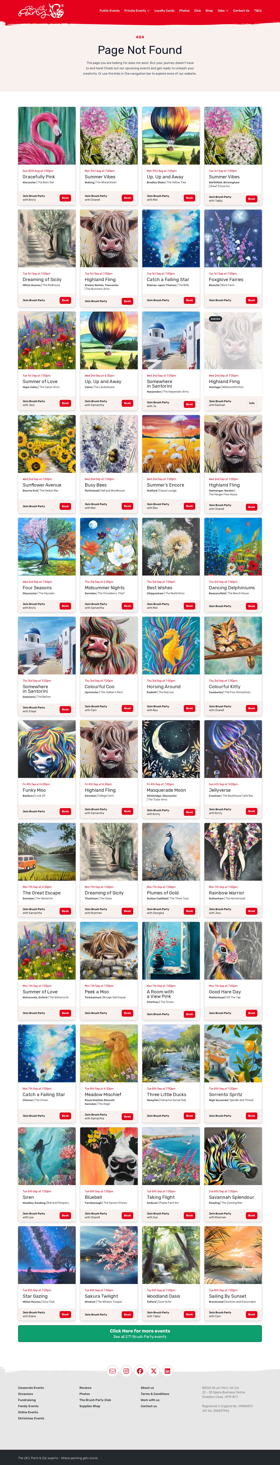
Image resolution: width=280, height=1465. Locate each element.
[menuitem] (110, 10)
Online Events (28, 1412)
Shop (209, 10)
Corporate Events (31, 1388)
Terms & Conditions (155, 1394)
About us (147, 1388)
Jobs (222, 10)
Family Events (28, 1406)
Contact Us (241, 10)
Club (197, 10)
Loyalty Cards (164, 10)
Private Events (135, 10)
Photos (184, 10)
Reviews (85, 1388)
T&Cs (258, 10)
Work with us (150, 1400)
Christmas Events (31, 1418)
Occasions (25, 1394)
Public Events (110, 10)
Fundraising (27, 1400)
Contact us (149, 1406)
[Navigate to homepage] (59, 10)
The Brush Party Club (95, 1400)
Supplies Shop (89, 1406)
